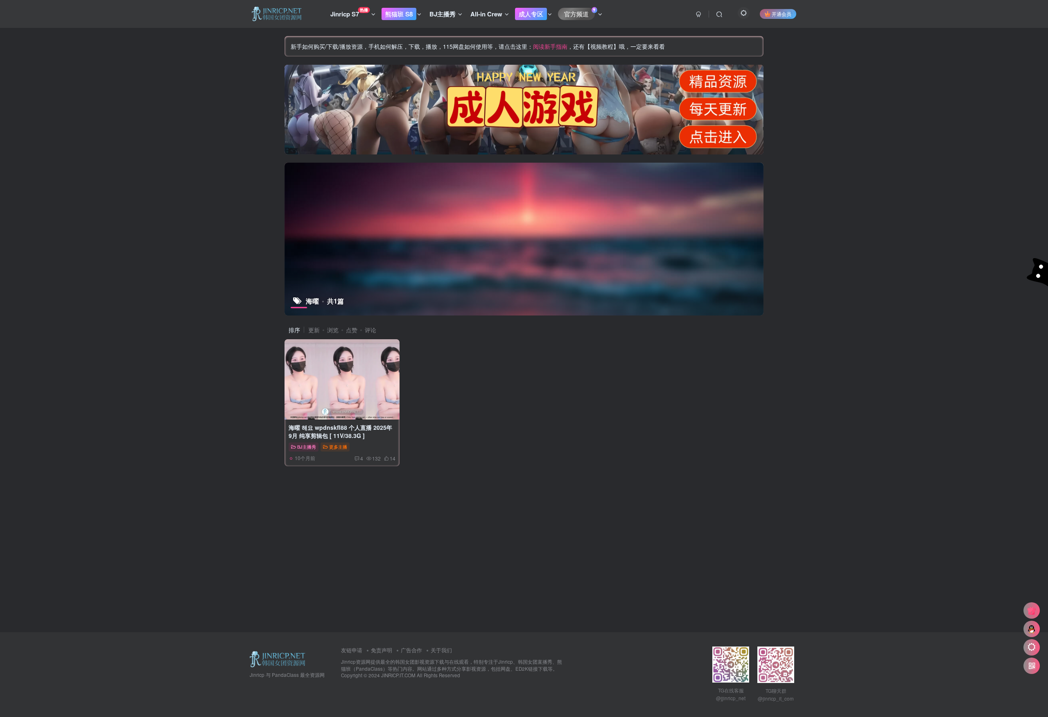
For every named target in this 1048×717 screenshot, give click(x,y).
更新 (314, 330)
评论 (370, 330)
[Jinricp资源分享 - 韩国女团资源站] (277, 659)
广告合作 (411, 650)
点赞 (351, 330)
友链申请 (351, 650)
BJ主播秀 (442, 13)
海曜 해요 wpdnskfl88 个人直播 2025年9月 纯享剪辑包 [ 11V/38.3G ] (340, 431)
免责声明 (381, 650)
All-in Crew (486, 13)
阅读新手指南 (550, 46)
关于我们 (441, 650)
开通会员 (781, 13)
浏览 (333, 330)
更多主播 (338, 446)
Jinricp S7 (349, 12)
